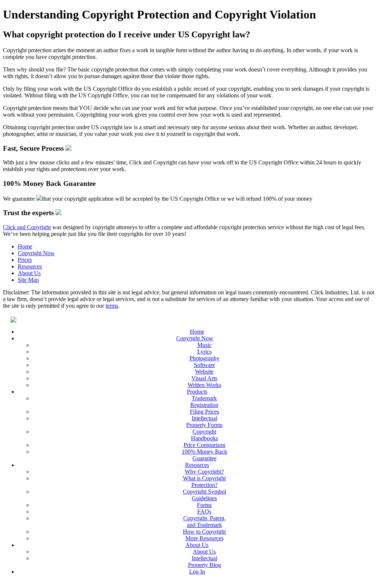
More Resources (204, 538)
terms (111, 306)
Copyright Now (36, 253)
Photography (204, 358)
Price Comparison (204, 445)
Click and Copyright (27, 227)
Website (204, 371)
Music (204, 345)
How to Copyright (204, 531)
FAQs (204, 511)
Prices (25, 260)
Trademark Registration (204, 401)
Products (197, 391)
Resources (30, 266)
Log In (197, 571)
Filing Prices (204, 411)
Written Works (204, 385)
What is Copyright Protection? (204, 481)
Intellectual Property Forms (204, 421)
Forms (204, 505)
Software (204, 365)
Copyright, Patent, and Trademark (204, 521)
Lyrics (204, 351)
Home (25, 246)
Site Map (28, 280)
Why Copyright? (204, 471)
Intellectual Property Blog (204, 561)
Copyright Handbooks (204, 434)
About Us (29, 273)
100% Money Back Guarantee (204, 454)
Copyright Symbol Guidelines (204, 494)
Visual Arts (204, 378)
